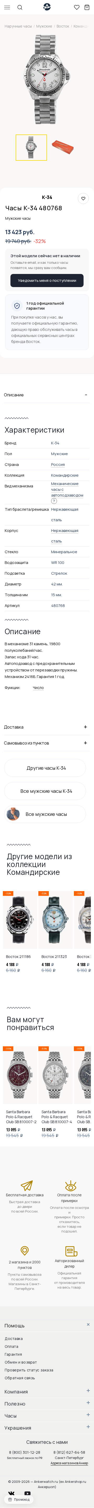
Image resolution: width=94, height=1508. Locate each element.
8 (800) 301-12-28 (24, 1452)
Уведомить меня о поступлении (47, 280)
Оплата (11, 1346)
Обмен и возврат (21, 1362)
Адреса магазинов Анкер (69, 1463)
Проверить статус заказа (29, 1369)
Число (38, 687)
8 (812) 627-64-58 (69, 1452)
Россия (58, 464)
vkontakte (14, 1492)
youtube (30, 1492)
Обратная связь (20, 1377)
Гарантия (13, 1354)
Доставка (14, 1338)
